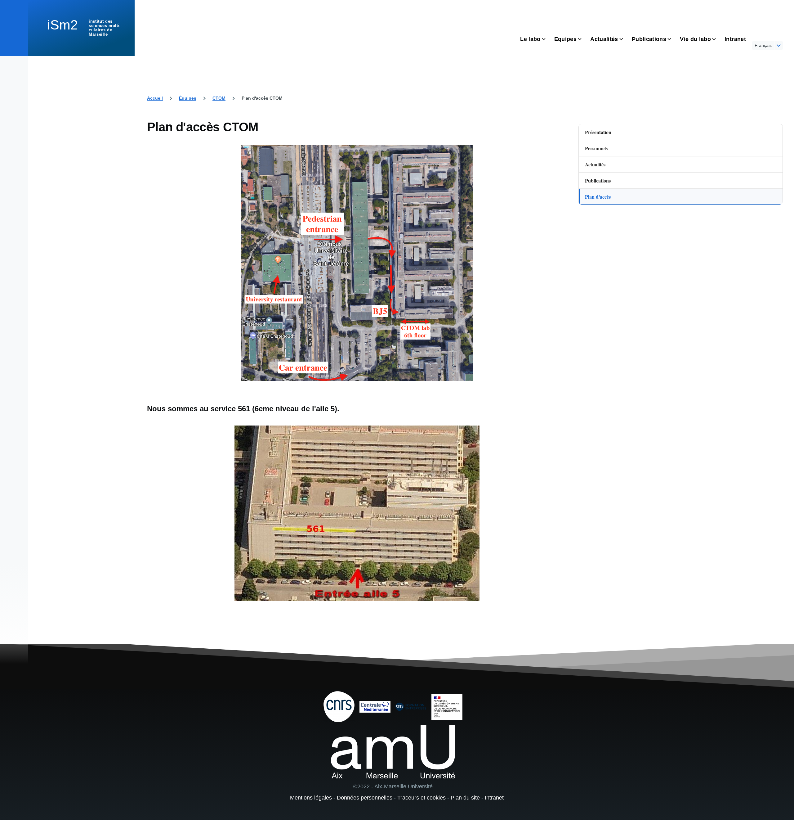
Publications (598, 180)
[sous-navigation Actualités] (625, 39)
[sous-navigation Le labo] (547, 39)
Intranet (494, 798)
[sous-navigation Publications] (673, 39)
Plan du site (465, 798)
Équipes (187, 98)
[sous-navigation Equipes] (583, 39)
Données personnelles (364, 798)
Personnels (596, 148)
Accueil (155, 98)
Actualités (595, 164)
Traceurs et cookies (421, 798)
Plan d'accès (598, 196)
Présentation (598, 132)
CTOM (218, 98)
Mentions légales (311, 798)
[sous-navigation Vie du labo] (718, 39)
